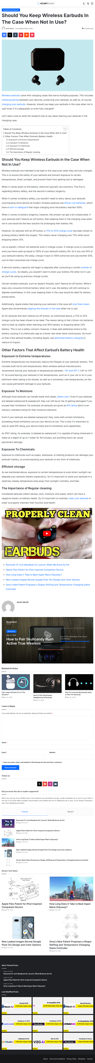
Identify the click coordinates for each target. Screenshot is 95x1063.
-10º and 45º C (71, 370)
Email (4, 752)
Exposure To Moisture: (19, 143)
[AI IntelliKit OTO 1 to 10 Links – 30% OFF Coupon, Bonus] (47, 1005)
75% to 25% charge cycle (59, 230)
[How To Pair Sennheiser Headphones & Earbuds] (47, 683)
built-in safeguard (18, 207)
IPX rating (71, 405)
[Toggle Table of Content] (64, 129)
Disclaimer (81, 1059)
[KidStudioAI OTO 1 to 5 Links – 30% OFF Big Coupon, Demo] (17, 1041)
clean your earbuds (78, 498)
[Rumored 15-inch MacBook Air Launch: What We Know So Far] (8, 823)
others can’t (63, 396)
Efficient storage (17, 149)
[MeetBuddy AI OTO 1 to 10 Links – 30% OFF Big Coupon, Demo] (47, 1023)
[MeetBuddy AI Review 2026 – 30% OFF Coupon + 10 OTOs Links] (78, 1041)
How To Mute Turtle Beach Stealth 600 (28, 641)
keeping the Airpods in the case (43, 308)
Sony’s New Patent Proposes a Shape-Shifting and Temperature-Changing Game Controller (52, 860)
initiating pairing (10, 100)
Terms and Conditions (57, 1059)
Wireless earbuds (11, 95)
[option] (47, 640)
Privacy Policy (71, 1059)
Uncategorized (13, 631)
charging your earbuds (13, 104)
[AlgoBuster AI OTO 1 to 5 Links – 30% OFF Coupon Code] (17, 1023)
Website (52, 752)
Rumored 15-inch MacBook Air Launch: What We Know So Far (37, 564)
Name (4, 742)
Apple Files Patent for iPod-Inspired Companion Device (34, 569)
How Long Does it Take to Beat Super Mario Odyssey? (34, 574)
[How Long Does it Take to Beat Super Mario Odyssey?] (8, 842)
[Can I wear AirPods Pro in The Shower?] (16, 682)
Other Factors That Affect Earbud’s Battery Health (28, 136)
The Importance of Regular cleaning (25, 152)
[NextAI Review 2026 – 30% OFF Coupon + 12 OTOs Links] (78, 1005)
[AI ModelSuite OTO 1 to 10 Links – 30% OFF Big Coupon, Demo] (78, 1023)
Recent (70, 812)
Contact (90, 1059)
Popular (25, 812)
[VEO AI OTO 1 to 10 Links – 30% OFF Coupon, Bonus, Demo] (47, 1041)
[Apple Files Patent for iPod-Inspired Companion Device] (8, 833)
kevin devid (10, 28)
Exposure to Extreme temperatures (24, 140)
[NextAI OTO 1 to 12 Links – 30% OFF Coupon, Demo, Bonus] (17, 1005)
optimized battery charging (68, 338)
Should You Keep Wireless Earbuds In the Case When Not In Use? (36, 133)
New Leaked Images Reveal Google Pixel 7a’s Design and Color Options (43, 579)
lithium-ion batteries (74, 203)
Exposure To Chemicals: (20, 146)
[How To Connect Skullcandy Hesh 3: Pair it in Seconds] (79, 682)
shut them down (81, 304)
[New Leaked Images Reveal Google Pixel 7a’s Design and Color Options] (8, 853)
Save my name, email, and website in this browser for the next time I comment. (33, 762)
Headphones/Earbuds (11, 10)
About (45, 1059)
